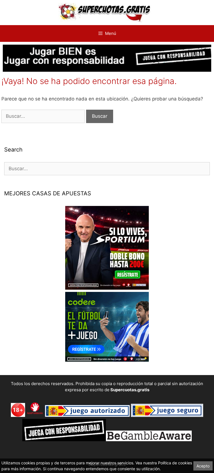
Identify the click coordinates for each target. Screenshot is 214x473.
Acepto (203, 466)
